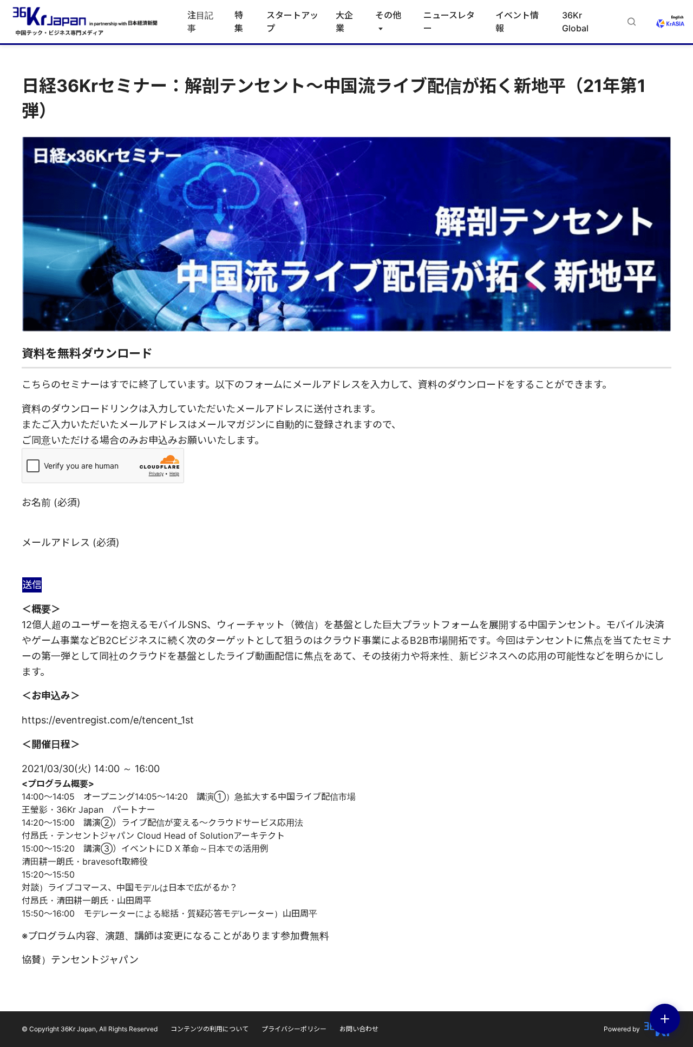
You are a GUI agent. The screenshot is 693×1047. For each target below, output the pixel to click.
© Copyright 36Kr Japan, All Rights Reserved (90, 1029)
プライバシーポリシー (293, 1029)
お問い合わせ (358, 1029)
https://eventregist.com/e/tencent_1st (108, 720)
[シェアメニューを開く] (665, 1019)
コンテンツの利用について (210, 1029)
